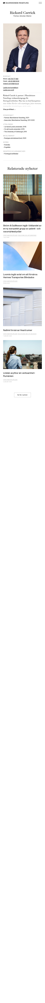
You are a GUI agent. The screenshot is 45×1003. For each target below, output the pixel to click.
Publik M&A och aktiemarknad (27, 235)
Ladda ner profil (8, 90)
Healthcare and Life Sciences (27, 334)
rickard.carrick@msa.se (11, 84)
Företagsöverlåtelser (10, 235)
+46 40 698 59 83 (13, 81)
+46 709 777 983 (13, 79)
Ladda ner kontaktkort (10, 88)
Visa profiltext (8, 109)
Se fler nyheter (22, 395)
